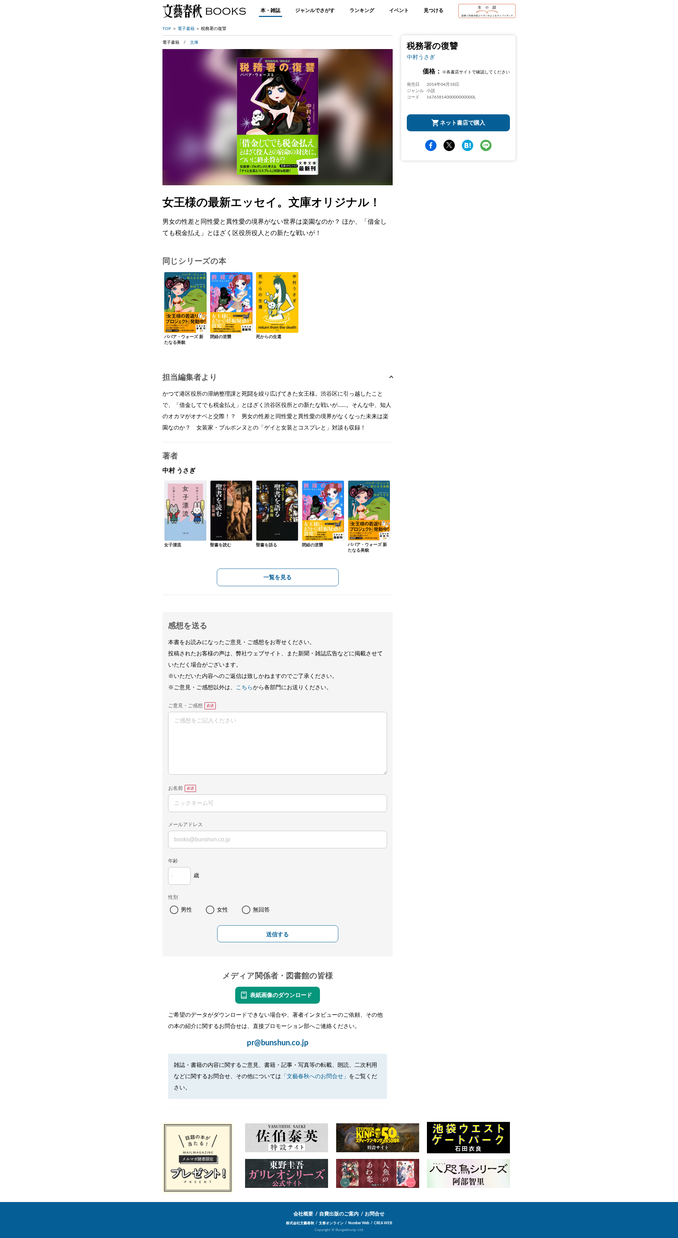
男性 (186, 910)
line (486, 145)
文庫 (194, 42)
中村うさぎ (421, 57)
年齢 (173, 861)
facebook (430, 145)
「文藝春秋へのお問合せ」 (315, 1076)
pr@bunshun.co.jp (278, 1043)
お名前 (175, 788)
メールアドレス (185, 824)
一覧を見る (277, 577)
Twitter (449, 145)
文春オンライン (331, 1223)
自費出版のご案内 (339, 1214)
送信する (277, 934)
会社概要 (303, 1214)
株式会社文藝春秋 (300, 1223)
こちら (244, 687)
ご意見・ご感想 (185, 705)
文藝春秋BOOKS (204, 11)
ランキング (362, 10)
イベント (399, 10)
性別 (173, 897)
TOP (166, 28)
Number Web (358, 1223)
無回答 (261, 910)
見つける (434, 10)
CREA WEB (383, 1223)
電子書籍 (186, 28)
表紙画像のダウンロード (281, 995)
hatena (467, 145)
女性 (222, 910)
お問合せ (375, 1214)
